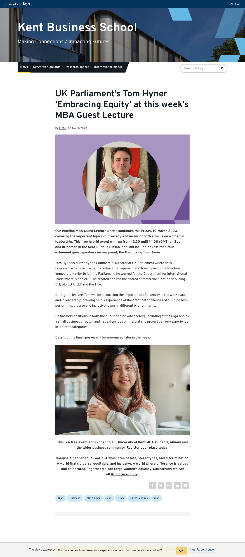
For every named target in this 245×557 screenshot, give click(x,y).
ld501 (62, 128)
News (24, 67)
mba (108, 498)
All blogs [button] (235, 4)
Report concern (206, 549)
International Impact (108, 67)
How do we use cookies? (146, 550)
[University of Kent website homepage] (19, 4)
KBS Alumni (93, 498)
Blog (60, 498)
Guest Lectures (139, 498)
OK (181, 551)
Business (75, 498)
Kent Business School (77, 28)
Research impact (77, 67)
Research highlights (46, 67)
